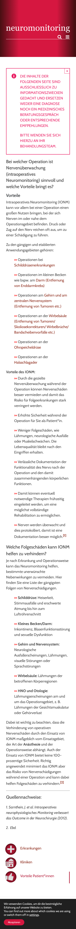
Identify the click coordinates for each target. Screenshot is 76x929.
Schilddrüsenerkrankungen (34, 265)
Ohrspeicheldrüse (27, 347)
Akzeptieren (14, 922)
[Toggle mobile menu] (68, 37)
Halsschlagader (25, 362)
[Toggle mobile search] (60, 37)
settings (34, 915)
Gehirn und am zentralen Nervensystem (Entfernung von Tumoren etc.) (40, 301)
